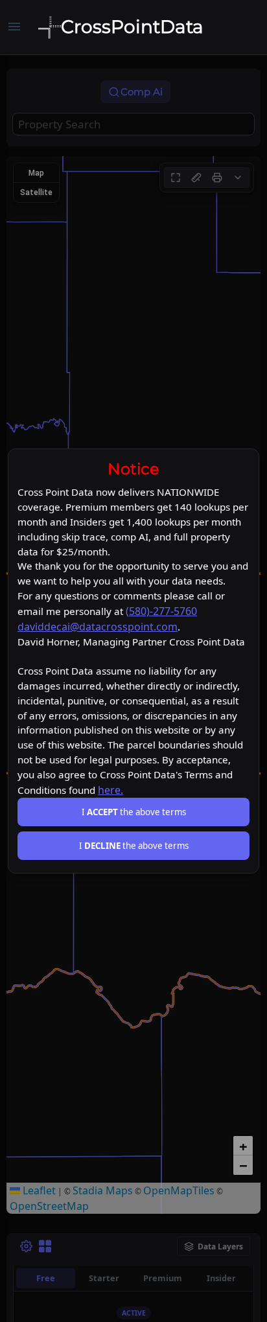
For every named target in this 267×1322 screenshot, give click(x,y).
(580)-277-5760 (161, 611)
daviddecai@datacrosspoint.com (97, 627)
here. (110, 790)
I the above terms (134, 812)
